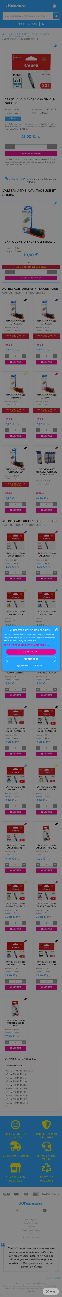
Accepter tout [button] (31, 651)
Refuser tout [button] (31, 659)
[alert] (31, 648)
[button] (31, 645)
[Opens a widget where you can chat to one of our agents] (50, 1291)
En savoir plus (30, 640)
